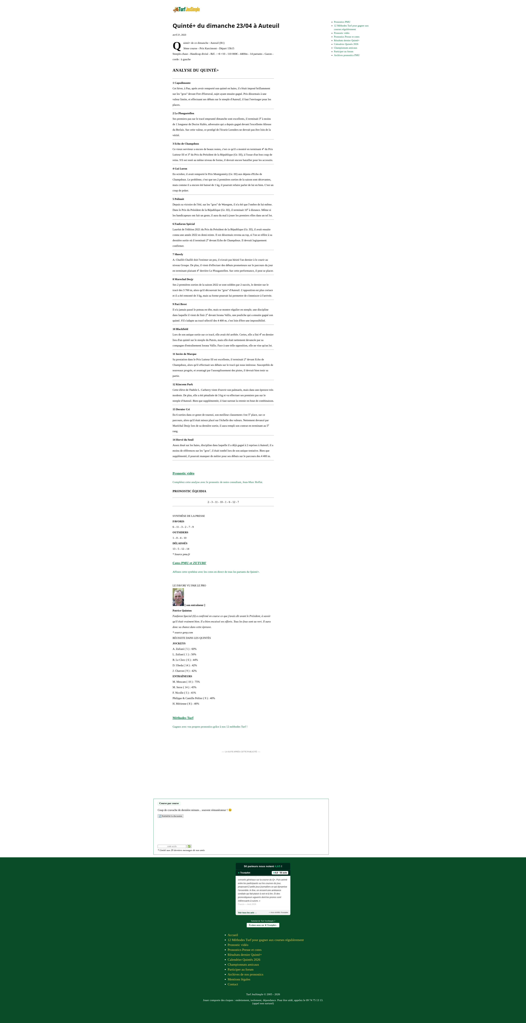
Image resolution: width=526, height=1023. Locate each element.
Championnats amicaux (345, 47)
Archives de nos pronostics (245, 974)
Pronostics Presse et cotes (346, 36)
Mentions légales (239, 979)
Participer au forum (343, 51)
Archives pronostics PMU (347, 55)
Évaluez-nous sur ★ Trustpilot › (263, 925)
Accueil (233, 935)
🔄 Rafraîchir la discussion (170, 816)
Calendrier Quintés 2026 (346, 44)
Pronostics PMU (342, 22)
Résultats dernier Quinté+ (346, 40)
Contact (233, 984)
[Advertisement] (241, 777)
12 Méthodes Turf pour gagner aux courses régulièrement (266, 940)
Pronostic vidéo (341, 33)
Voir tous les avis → (247, 912)
